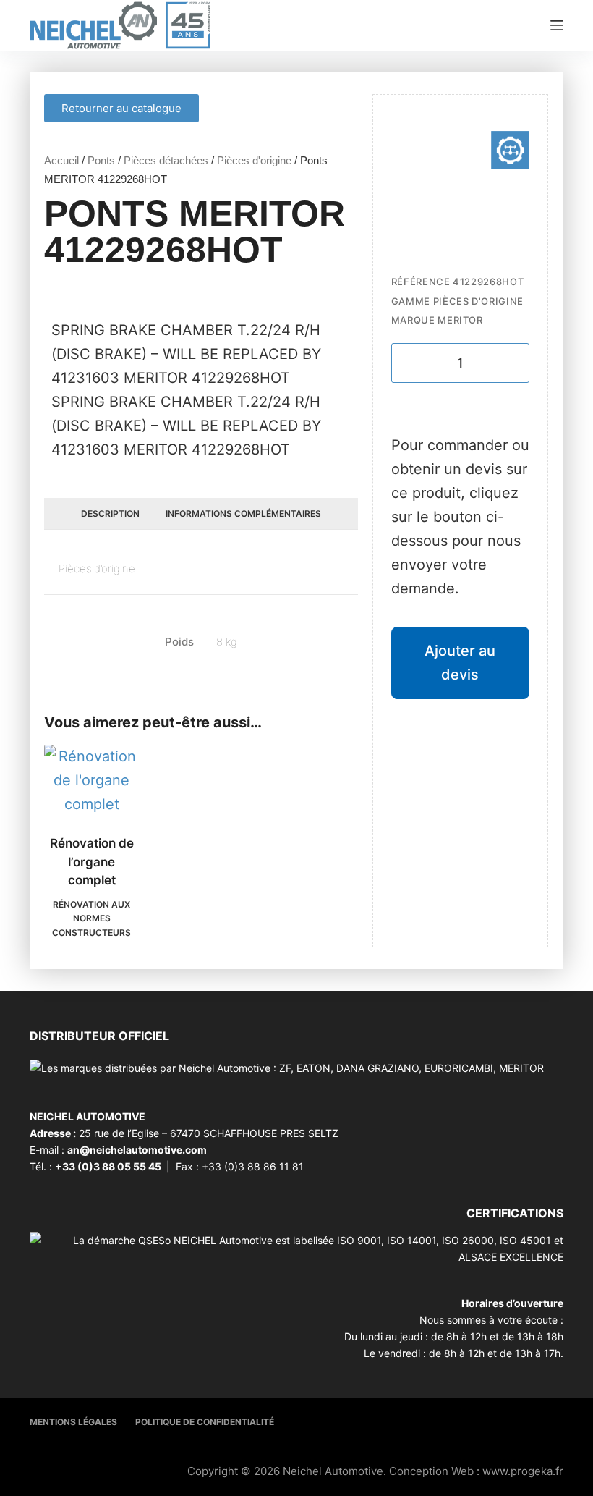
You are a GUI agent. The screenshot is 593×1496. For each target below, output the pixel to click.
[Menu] (556, 25)
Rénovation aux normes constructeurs (91, 919)
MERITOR (460, 320)
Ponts (101, 160)
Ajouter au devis (460, 662)
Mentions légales (73, 1421)
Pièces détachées (166, 160)
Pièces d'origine (254, 160)
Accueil (61, 160)
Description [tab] (110, 513)
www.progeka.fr (522, 1471)
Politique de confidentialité (204, 1421)
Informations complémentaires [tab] (243, 513)
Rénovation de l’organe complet (92, 861)
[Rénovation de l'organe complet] (91, 780)
